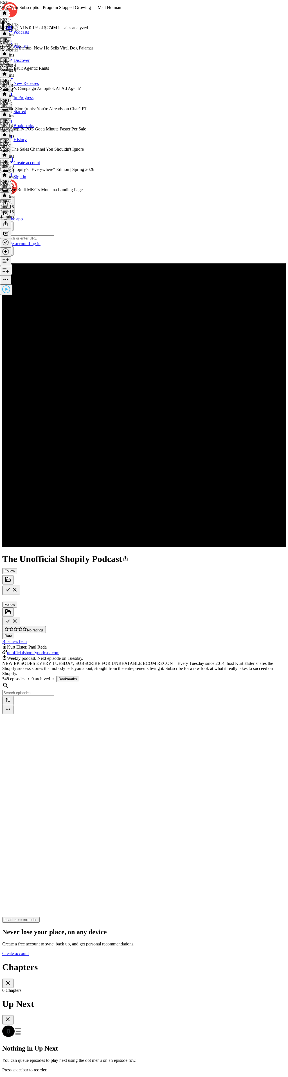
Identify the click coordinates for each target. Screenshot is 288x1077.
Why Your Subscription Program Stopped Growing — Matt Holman (60, 7)
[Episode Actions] (5, 280)
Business (10, 641)
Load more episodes (20, 920)
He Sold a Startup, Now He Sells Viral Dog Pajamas (46, 48)
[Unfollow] (11, 590)
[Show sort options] (8, 700)
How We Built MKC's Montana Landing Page (41, 189)
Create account (15, 953)
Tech (22, 641)
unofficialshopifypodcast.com (33, 652)
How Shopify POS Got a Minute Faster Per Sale (43, 129)
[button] (125, 559)
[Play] (6, 290)
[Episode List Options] (8, 709)
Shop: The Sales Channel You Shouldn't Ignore (42, 149)
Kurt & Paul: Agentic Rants (24, 68)
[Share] (5, 224)
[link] (144, 238)
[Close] (8, 983)
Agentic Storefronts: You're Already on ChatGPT (43, 108)
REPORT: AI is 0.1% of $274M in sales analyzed (44, 27)
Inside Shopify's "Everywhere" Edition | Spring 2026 (47, 169)
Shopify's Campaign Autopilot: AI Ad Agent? (40, 88)
